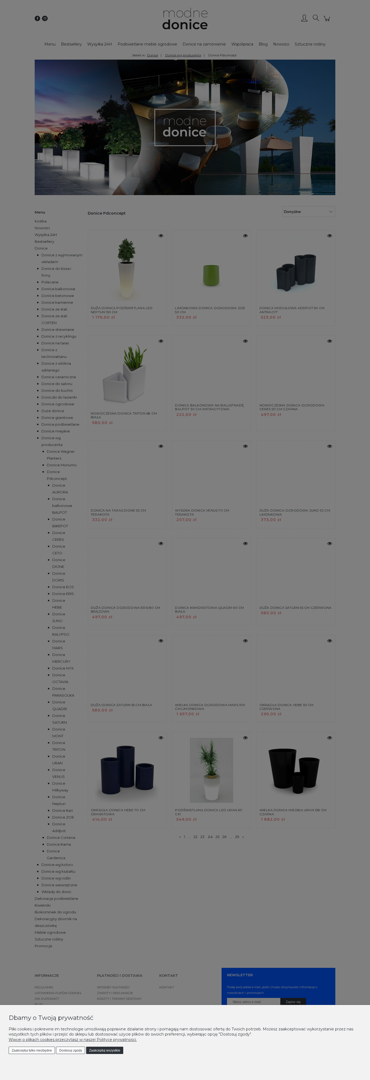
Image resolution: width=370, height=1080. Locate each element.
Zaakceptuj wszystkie (104, 1050)
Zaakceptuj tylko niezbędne (32, 1050)
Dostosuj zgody (70, 1050)
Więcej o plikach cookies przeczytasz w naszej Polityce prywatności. (73, 1039)
